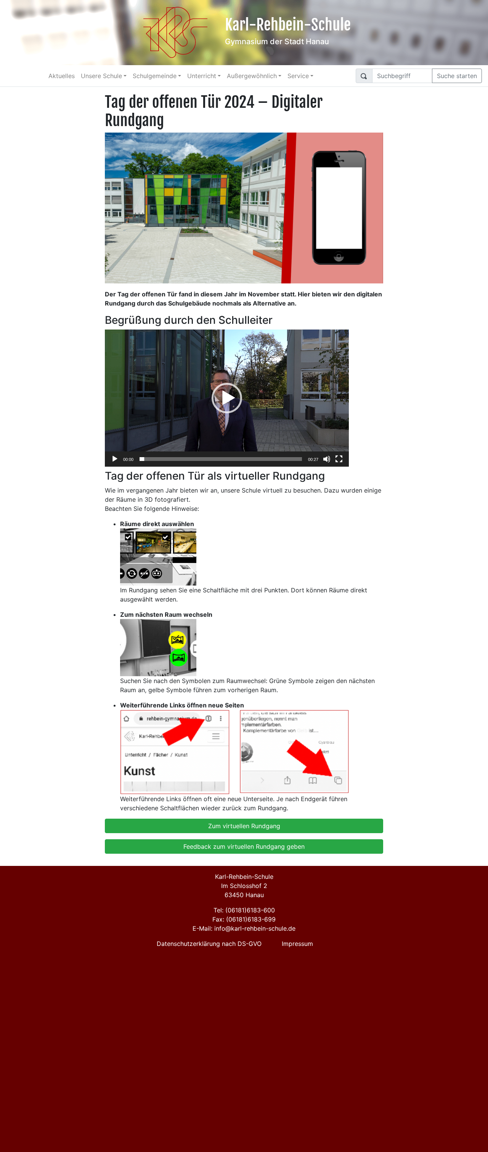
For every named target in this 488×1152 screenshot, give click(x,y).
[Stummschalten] (327, 459)
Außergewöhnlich (252, 76)
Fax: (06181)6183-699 (244, 919)
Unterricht (201, 76)
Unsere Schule (101, 76)
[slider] (221, 459)
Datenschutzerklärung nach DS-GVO (209, 943)
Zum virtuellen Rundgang (244, 826)
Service (298, 76)
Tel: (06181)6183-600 (244, 910)
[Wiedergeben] (115, 459)
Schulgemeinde (155, 76)
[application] (227, 398)
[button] (227, 398)
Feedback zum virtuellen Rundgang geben (244, 846)
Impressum (297, 943)
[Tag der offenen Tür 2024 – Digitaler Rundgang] (244, 207)
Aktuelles (61, 76)
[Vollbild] (339, 459)
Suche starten (457, 76)
